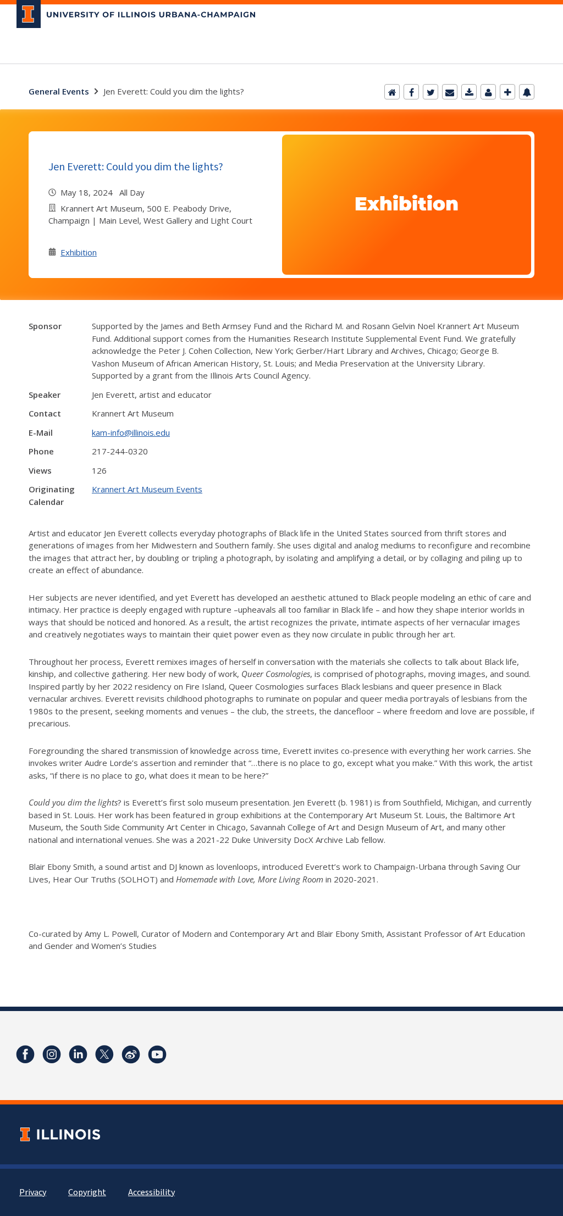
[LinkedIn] (78, 1054)
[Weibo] (131, 1054)
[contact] (488, 91)
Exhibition (78, 252)
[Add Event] (507, 91)
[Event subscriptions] (526, 91)
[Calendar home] (392, 91)
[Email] (449, 91)
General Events (59, 91)
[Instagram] (52, 1054)
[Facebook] (411, 91)
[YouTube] (157, 1054)
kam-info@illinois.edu (131, 432)
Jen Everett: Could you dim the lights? (135, 166)
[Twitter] (430, 91)
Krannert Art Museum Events (147, 489)
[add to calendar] (469, 91)
